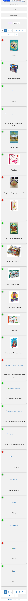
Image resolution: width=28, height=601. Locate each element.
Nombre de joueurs (14, 15)
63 (12, 34)
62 (9, 34)
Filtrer (10, 23)
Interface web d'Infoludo (14, 599)
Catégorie (14, 9)
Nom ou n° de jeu (14, 4)
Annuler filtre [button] (16, 23)
